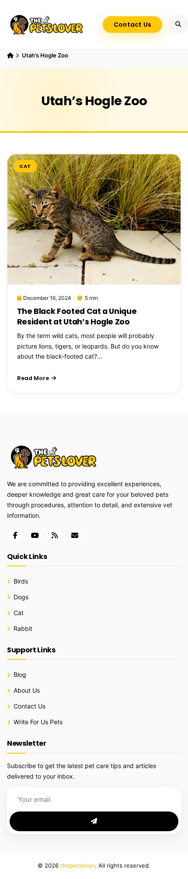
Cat (25, 166)
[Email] (74, 535)
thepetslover (77, 865)
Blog (20, 674)
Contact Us (133, 24)
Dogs (21, 597)
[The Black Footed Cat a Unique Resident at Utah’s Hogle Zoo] (94, 219)
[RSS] (54, 535)
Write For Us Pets (38, 722)
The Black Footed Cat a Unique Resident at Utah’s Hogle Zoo (77, 316)
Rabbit (23, 628)
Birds (21, 581)
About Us (27, 690)
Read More (33, 378)
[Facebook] (15, 535)
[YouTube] (35, 535)
